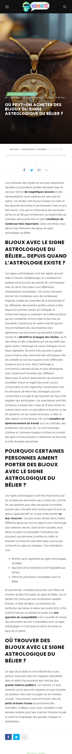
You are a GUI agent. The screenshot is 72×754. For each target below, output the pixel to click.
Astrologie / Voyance (34, 149)
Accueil (14, 149)
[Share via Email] (39, 170)
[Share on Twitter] (32, 170)
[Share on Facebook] (24, 170)
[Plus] (46, 170)
